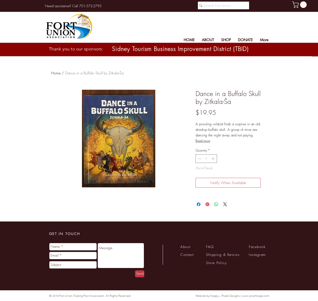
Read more (203, 140)
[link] (300, 4)
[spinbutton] (206, 159)
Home (56, 73)
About (185, 247)
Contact (187, 254)
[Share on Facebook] (198, 204)
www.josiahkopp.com (255, 296)
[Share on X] (225, 204)
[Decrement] (199, 159)
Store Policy (216, 263)
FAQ (210, 247)
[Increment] (213, 159)
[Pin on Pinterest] (207, 204)
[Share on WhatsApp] (216, 204)
